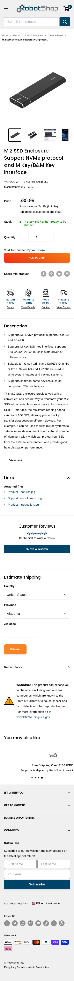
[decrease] (24, 237)
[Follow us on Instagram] (22, 923)
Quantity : (10, 237)
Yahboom (11, 181)
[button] (71, 135)
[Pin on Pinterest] (51, 274)
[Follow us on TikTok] (46, 923)
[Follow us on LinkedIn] (54, 923)
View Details (28, 307)
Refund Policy (13, 667)
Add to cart (37, 257)
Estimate (15, 649)
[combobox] (32, 21)
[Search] (65, 21)
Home (5, 35)
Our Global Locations (16, 903)
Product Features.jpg (21, 491)
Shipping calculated (33, 211)
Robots (16, 35)
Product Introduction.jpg (23, 504)
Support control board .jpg (25, 498)
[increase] (49, 237)
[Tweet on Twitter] (59, 274)
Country (9, 586)
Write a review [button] (37, 549)
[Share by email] (67, 274)
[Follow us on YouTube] (38, 923)
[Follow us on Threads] (62, 923)
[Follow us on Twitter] (15, 923)
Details (10, 307)
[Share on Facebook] (43, 274)
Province (10, 605)
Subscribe (37, 884)
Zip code (10, 623)
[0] (66, 8)
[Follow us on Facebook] (7, 923)
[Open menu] (6, 8)
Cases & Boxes (56, 35)
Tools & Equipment (34, 35)
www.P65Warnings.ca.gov (33, 717)
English (52, 903)
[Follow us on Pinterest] (30, 923)
